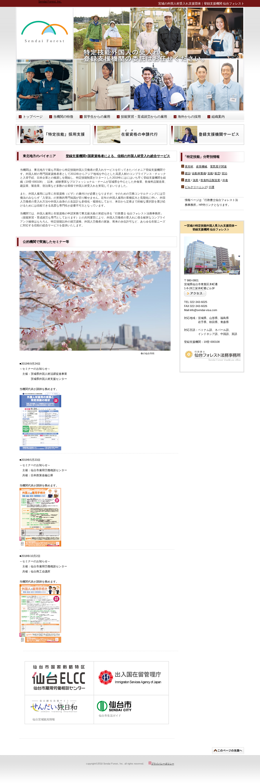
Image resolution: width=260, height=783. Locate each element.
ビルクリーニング (196, 187)
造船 (210, 173)
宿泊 (224, 173)
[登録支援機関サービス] (207, 134)
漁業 (195, 180)
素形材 (189, 166)
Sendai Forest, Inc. (50, 1)
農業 (187, 180)
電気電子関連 (218, 166)
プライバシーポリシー (162, 763)
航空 (217, 173)
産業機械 (201, 166)
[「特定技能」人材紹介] (53, 134)
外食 (225, 180)
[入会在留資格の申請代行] (130, 134)
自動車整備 (199, 173)
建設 (187, 173)
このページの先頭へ (228, 750)
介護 (211, 187)
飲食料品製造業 (210, 180)
